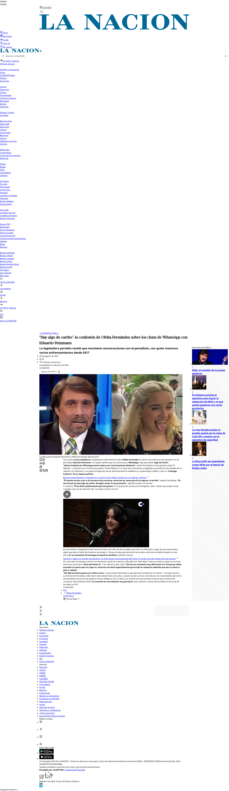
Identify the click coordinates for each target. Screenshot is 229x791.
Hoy (65, 590)
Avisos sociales (6, 233)
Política (54, 333)
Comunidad (5, 132)
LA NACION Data (7, 75)
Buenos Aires (6, 121)
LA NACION (44, 333)
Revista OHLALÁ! (7, 253)
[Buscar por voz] (225, 56)
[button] (114, 185)
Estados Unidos (7, 112)
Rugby (3, 167)
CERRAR (3, 2)
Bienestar (4, 135)
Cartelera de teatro (8, 215)
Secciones (7, 36)
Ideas (2, 244)
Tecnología (5, 187)
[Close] (40, 607)
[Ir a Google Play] (46, 753)
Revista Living (6, 261)
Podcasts (4, 198)
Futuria (3, 87)
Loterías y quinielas (8, 195)
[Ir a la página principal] (114, 29)
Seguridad (4, 124)
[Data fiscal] (41, 786)
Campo (3, 92)
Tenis (2, 170)
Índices (3, 104)
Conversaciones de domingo (13, 238)
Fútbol (3, 164)
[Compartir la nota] (40, 463)
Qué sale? (4, 210)
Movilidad (4, 101)
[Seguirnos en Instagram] (40, 737)
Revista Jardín (6, 267)
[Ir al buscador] (41, 11)
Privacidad (80, 770)
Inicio (5, 32)
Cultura (3, 129)
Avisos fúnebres (7, 230)
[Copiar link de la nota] (40, 467)
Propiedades (5, 95)
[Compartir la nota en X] (43, 470)
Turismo (3, 184)
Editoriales (5, 149)
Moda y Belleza (6, 201)
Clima (2, 72)
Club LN (6, 43)
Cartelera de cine (7, 212)
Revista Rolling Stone (9, 264)
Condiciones (70, 770)
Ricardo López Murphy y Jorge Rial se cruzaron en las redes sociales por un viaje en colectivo (104, 477)
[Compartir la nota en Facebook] (40, 470)
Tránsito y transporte (9, 69)
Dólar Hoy (4, 89)
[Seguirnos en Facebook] (40, 722)
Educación (4, 127)
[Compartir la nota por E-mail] (46, 470)
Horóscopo (5, 190)
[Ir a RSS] (40, 744)
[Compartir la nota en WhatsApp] (43, 463)
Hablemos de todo (8, 141)
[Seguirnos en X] (40, 730)
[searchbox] (113, 56)
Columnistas (5, 152)
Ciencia (3, 138)
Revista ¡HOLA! (6, 255)
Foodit (6, 40)
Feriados (4, 192)
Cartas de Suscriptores (10, 155)
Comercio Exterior (8, 98)
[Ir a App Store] (46, 758)
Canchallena (5, 172)
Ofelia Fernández (73, 593)
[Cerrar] (40, 51)
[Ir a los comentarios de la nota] (43, 459)
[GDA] (46, 778)
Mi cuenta (7, 47)
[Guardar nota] (40, 459)
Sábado (3, 241)
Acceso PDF (5, 224)
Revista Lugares (7, 258)
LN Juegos (4, 181)
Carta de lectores (7, 235)
